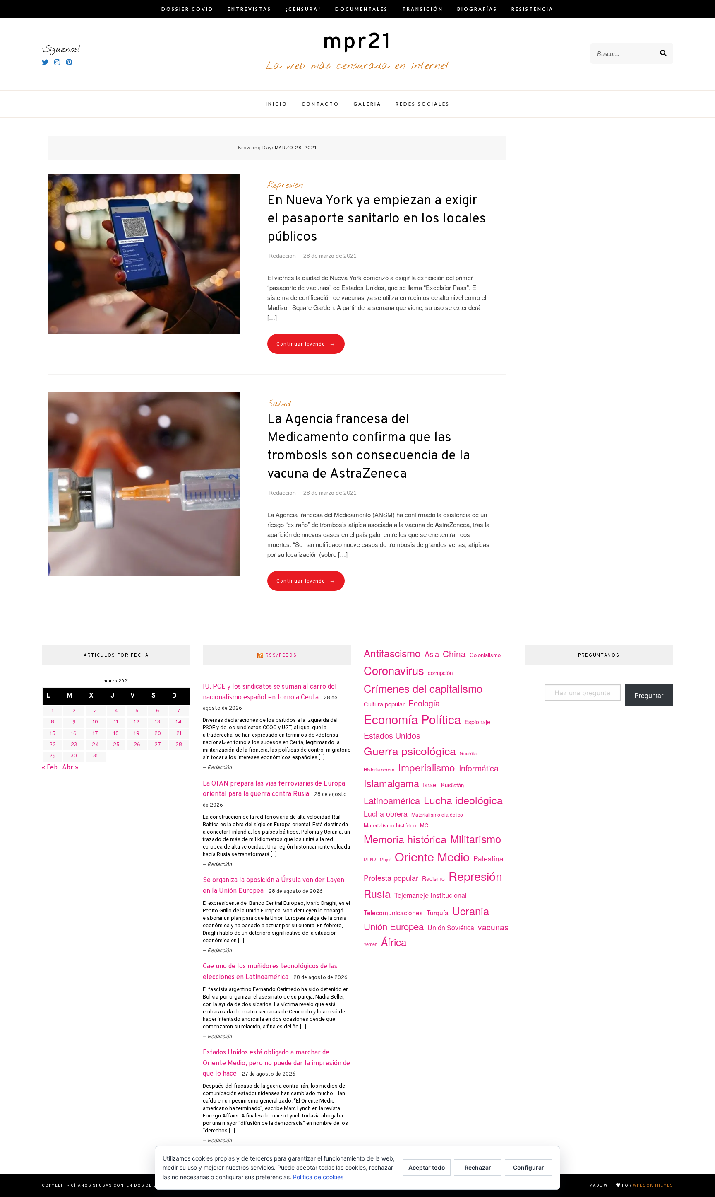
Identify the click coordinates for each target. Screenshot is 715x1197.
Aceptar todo (426, 1167)
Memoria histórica (405, 838)
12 (136, 722)
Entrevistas (249, 9)
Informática (479, 768)
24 (95, 745)
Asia (432, 653)
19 (136, 733)
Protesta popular (391, 877)
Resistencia (532, 9)
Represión (285, 185)
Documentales (361, 9)
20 (157, 733)
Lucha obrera (386, 813)
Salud (279, 404)
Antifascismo (392, 653)
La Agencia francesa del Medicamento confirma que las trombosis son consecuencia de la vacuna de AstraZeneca (368, 447)
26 (137, 745)
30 (74, 756)
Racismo (433, 878)
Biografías (477, 9)
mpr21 (357, 42)
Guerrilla (468, 753)
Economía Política (412, 719)
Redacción (282, 255)
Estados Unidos (392, 735)
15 (52, 733)
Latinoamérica (392, 800)
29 (52, 756)
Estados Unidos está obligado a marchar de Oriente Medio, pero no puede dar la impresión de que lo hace (276, 1063)
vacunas (493, 926)
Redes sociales (423, 103)
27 (157, 745)
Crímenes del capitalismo (423, 688)
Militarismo (475, 838)
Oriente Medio (432, 856)
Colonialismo (485, 655)
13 (157, 722)
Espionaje (477, 722)
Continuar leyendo (306, 344)
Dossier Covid (187, 9)
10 (95, 722)
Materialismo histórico (390, 825)
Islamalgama (391, 783)
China (454, 653)
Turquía (438, 912)
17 (95, 733)
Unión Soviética (450, 927)
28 (178, 745)
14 (179, 722)
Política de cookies (318, 1176)
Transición (422, 9)
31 (95, 756)
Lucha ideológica (463, 799)
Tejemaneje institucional (430, 895)
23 (74, 745)
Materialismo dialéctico (437, 814)
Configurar (528, 1167)
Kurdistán (452, 785)
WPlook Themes (653, 1185)
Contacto (320, 103)
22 (52, 745)
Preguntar (648, 695)
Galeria (367, 103)
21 (179, 733)
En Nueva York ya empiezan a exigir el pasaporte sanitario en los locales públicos (376, 219)
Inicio (277, 103)
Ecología (424, 703)
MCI (425, 825)
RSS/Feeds (281, 655)
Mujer (385, 859)
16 (74, 733)
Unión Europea (394, 926)
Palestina (488, 858)
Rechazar (478, 1167)
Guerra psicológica (410, 750)
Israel (430, 785)
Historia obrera (379, 769)
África (394, 941)
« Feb (50, 768)
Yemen (370, 944)
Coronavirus (394, 670)
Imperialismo (426, 767)
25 (116, 745)
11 (116, 722)
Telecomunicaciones (393, 912)
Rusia (377, 893)
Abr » (70, 768)
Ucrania (470, 910)
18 (116, 733)
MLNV (370, 859)
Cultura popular (384, 703)
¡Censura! (303, 9)
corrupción (440, 673)
